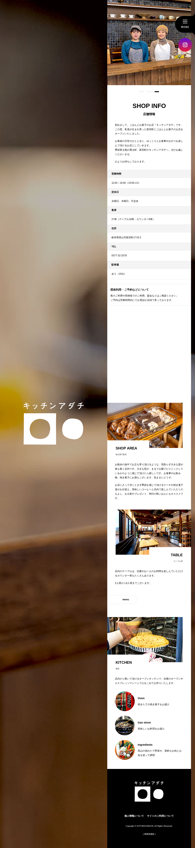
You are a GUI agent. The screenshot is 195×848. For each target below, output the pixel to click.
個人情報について (134, 816)
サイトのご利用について (160, 816)
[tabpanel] (149, 42)
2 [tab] (147, 92)
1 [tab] (140, 92)
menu (125, 599)
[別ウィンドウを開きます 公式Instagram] (185, 45)
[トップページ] (149, 799)
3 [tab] (155, 92)
